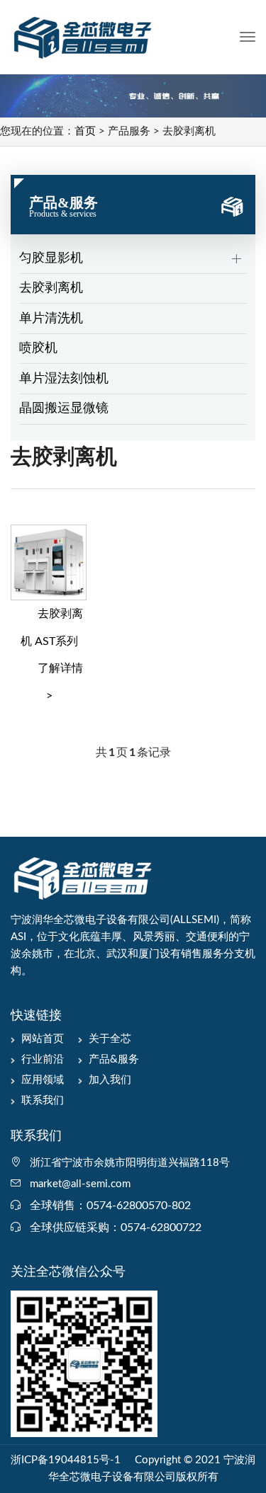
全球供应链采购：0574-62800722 (115, 1227)
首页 (85, 131)
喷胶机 (38, 348)
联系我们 (42, 1100)
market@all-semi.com (80, 1184)
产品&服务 (114, 1059)
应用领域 (42, 1080)
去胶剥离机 (51, 288)
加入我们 (110, 1080)
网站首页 (42, 1039)
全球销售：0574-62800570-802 (110, 1205)
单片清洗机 (51, 318)
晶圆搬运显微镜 (64, 408)
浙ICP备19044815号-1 (66, 1460)
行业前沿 (42, 1059)
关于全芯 (110, 1039)
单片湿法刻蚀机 (64, 378)
